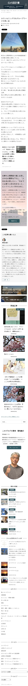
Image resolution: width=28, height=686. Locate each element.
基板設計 (3, 634)
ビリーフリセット (6, 621)
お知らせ (3, 629)
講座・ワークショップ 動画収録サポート (12, 664)
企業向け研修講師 (6, 656)
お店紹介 (3, 623)
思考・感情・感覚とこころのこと (10, 608)
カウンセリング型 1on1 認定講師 (10, 653)
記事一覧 (6, 280)
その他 (3, 631)
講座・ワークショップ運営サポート (11, 658)
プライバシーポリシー (6, 684)
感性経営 (3, 651)
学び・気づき (6, 25)
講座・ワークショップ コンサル (10, 661)
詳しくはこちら (14, 447)
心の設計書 (14, 2)
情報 (2, 603)
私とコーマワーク (6, 592)
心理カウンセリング (6, 648)
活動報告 (3, 595)
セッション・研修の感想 (8, 597)
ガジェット (4, 626)
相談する (14, 221)
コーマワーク (4, 605)
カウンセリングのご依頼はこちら (10, 416)
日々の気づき (4, 600)
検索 (24, 422)
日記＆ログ (4, 613)
